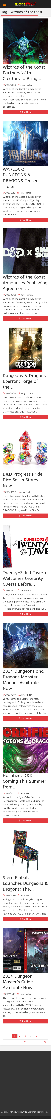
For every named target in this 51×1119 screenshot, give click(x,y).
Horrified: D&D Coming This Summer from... (24, 781)
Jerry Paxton (27, 85)
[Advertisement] (25, 1079)
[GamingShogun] (25, 4)
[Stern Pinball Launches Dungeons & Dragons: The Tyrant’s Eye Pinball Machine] (25, 852)
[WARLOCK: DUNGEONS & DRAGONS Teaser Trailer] (25, 143)
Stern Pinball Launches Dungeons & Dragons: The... (25, 883)
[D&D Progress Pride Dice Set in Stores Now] (25, 448)
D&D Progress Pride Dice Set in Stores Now (22, 480)
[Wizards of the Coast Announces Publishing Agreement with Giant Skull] (25, 251)
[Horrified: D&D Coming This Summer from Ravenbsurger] (25, 750)
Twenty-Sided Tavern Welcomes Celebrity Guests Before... (24, 578)
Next (24, 1041)
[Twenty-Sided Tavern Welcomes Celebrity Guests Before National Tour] (25, 547)
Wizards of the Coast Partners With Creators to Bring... (24, 73)
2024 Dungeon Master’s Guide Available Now (18, 982)
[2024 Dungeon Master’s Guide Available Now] (25, 950)
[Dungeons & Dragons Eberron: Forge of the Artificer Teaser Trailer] (25, 350)
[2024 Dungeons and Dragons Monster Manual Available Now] (25, 645)
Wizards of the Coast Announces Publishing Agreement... (25, 283)
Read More (27, 112)
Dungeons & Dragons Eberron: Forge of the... (24, 381)
